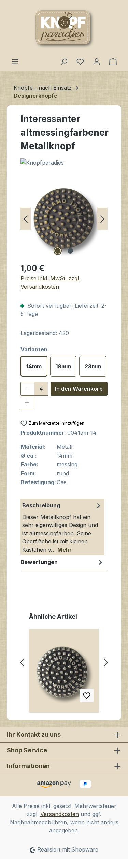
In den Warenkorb (79, 388)
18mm (63, 366)
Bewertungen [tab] (39, 561)
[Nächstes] (102, 219)
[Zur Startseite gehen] (64, 28)
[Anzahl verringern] (27, 389)
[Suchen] (64, 61)
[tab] (62, 527)
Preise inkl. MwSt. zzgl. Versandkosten (50, 282)
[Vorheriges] (25, 219)
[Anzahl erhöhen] (27, 402)
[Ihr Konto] (96, 61)
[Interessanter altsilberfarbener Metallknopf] (64, 674)
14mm (34, 366)
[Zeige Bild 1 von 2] (57, 251)
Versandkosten (59, 814)
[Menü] (15, 61)
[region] (64, 218)
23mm (93, 366)
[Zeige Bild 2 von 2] (70, 251)
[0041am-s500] (64, 218)
